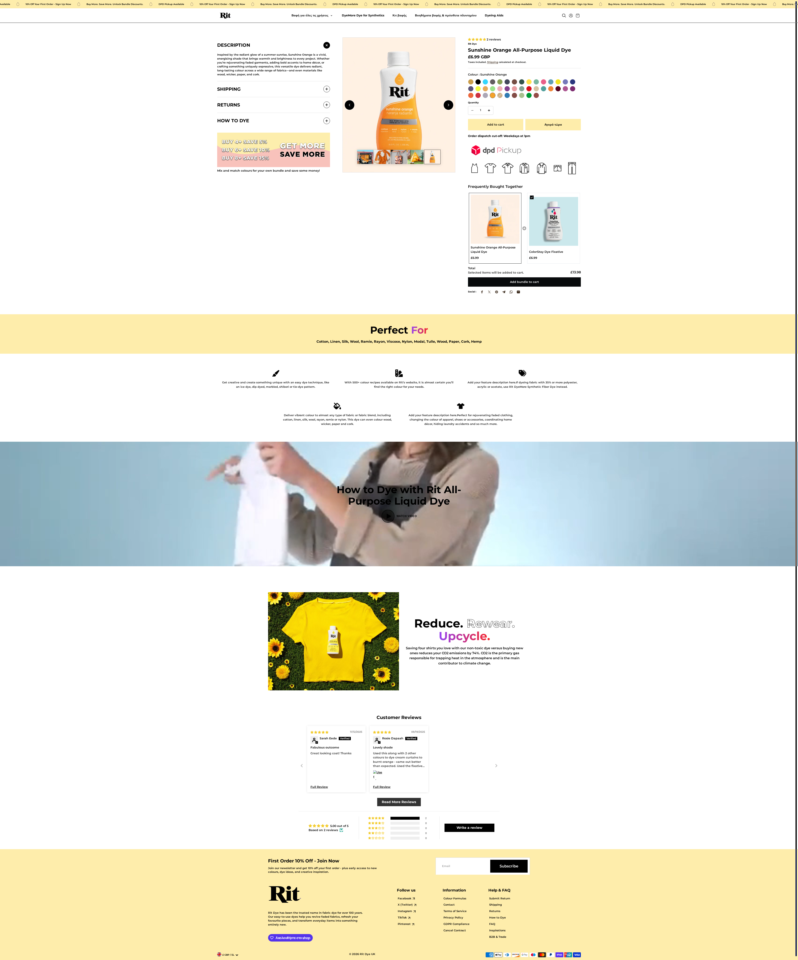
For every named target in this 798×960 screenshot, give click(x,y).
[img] (319, 732)
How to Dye (497, 917)
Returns (494, 911)
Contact (449, 904)
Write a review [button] (469, 828)
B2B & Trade (497, 936)
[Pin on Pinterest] (496, 292)
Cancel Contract (454, 930)
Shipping (492, 62)
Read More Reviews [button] (399, 802)
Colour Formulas (454, 898)
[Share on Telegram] (503, 292)
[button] (477, 39)
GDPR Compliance (456, 924)
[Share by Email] (518, 292)
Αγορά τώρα (553, 124)
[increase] (489, 110)
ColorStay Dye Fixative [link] (546, 252)
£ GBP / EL (228, 955)
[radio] (471, 82)
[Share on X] (489, 292)
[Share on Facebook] (482, 292)
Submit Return (499, 898)
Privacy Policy (453, 917)
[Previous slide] (350, 105)
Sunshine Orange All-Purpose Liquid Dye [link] (493, 250)
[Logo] (225, 15)
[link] (495, 219)
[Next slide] (448, 105)
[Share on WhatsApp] (511, 292)
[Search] (564, 15)
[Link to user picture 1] (378, 775)
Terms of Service (455, 911)
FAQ (492, 924)
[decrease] (472, 110)
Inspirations (497, 930)
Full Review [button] (319, 787)
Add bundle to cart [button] (524, 282)
